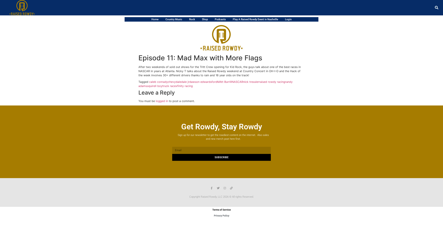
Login (288, 19)
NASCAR (237, 82)
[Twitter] (218, 188)
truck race (169, 86)
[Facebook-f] (211, 188)
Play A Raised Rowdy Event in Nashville (255, 19)
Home (155, 19)
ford (214, 82)
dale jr (185, 82)
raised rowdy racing (272, 82)
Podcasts (220, 19)
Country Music (173, 19)
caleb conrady (158, 82)
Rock (192, 19)
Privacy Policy (221, 215)
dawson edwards (200, 82)
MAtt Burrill (224, 82)
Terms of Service (221, 209)
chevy (172, 82)
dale (178, 82)
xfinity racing (184, 86)
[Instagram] (224, 188)
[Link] (231, 188)
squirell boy (154, 86)
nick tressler (251, 82)
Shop (205, 19)
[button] (436, 7)
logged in (162, 101)
